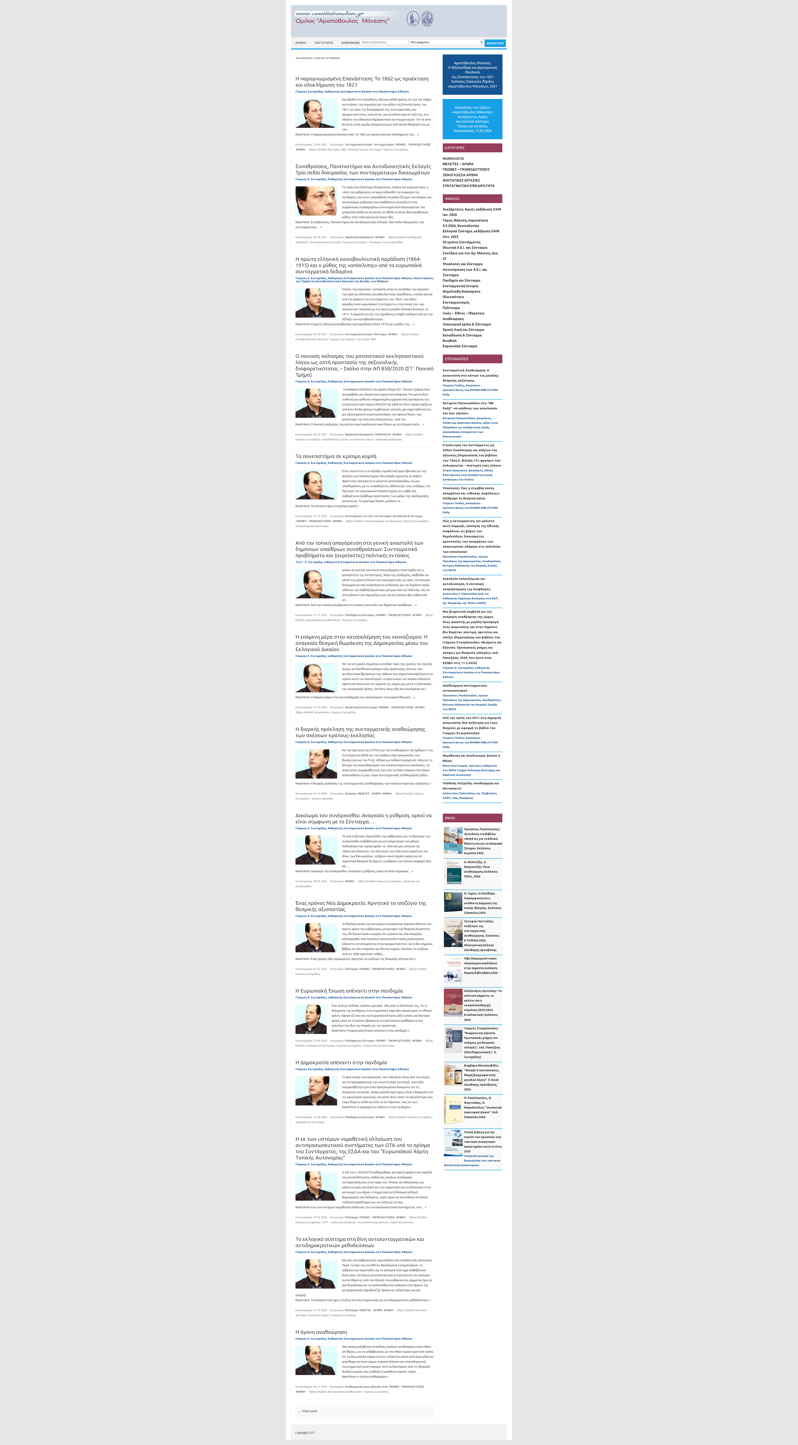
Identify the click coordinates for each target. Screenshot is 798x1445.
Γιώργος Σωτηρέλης (396, 149)
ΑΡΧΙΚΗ (300, 42)
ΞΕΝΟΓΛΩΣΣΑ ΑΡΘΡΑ (460, 175)
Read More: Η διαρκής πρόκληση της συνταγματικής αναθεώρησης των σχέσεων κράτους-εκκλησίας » (363, 783)
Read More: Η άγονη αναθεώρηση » (365, 1376)
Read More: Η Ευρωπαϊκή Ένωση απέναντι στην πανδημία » (370, 1030)
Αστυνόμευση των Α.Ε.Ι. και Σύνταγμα (368, 516)
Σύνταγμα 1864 (337, 149)
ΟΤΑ (325, 1222)
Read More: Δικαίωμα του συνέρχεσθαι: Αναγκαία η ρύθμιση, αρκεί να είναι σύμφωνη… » (354, 871)
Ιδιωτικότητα (453, 297)
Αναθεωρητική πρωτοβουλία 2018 (366, 1386)
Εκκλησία (350, 793)
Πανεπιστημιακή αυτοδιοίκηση (382, 521)
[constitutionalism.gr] (367, 30)
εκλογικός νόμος (319, 1315)
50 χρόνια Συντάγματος (462, 242)
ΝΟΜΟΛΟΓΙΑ (383, 434)
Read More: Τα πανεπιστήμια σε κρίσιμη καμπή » (327, 506)
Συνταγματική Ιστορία (358, 144)
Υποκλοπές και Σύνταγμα (463, 264)
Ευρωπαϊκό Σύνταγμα (460, 346)
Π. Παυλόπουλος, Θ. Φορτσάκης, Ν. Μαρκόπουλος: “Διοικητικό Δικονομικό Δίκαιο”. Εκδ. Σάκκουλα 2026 (483, 1107)
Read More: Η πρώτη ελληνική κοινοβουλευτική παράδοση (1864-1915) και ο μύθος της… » (355, 324)
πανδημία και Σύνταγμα (320, 1045)
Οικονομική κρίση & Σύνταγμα (467, 324)
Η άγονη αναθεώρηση (321, 1332)
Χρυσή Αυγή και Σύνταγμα (361, 707)
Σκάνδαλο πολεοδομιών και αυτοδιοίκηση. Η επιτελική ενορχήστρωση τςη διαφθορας (466, 584)
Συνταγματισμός (384, 144)
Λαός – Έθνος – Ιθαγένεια (463, 313)
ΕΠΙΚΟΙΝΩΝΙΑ (351, 42)
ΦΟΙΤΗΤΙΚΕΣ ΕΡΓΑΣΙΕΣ (461, 180)
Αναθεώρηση (453, 319)
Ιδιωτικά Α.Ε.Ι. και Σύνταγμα (465, 247)
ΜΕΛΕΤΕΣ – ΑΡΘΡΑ (458, 164)
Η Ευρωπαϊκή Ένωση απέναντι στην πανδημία (349, 991)
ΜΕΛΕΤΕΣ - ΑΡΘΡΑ (369, 793)
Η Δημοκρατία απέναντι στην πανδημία (341, 1062)
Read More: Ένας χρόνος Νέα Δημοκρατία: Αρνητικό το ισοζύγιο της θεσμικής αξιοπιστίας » (356, 959)
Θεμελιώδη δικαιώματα (359, 237)
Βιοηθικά (450, 340)
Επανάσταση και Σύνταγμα (365, 149)
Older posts (307, 1411)
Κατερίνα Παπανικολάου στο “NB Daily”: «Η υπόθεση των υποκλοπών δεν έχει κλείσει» (470, 408)
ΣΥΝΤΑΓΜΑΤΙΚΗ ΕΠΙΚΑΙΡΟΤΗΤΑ (469, 186)
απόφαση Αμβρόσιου (389, 439)
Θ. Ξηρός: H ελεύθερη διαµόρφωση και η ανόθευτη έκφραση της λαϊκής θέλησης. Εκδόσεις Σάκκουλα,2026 (482, 903)
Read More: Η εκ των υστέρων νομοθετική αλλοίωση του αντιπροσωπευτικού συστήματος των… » (361, 1207)
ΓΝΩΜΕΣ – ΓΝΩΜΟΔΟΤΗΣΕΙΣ (466, 169)
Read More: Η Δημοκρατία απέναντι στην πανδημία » (376, 1107)
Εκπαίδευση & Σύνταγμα (407, 516)
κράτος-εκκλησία (322, 798)
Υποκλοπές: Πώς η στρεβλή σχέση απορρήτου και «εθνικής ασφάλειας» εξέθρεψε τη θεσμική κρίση (471, 493)
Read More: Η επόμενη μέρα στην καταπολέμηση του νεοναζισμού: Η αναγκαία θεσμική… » (355, 697)
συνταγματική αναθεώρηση (345, 1391)
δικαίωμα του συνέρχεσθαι (386, 242)
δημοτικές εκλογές (402, 1222)
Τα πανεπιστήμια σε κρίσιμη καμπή (336, 456)
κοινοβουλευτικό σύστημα (312, 339)
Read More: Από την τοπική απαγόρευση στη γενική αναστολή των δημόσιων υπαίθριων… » (356, 605)
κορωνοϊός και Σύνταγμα (379, 1045)
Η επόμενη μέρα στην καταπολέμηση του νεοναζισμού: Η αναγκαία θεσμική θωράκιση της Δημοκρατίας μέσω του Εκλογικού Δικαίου (362, 643)
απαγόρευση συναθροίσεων (323, 619)
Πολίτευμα (380, 334)
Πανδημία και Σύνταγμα (359, 614)
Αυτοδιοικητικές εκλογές (325, 242)
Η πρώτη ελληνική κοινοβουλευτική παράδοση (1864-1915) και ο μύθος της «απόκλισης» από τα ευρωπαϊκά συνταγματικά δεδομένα (359, 265)
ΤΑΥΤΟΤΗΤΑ (323, 42)
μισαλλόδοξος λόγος (335, 439)
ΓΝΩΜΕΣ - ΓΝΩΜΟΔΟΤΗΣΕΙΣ (413, 144)
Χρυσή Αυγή (321, 712)
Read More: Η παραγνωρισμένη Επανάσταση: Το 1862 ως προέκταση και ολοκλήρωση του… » (357, 134)
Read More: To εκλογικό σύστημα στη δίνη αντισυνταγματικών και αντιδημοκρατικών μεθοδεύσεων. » (363, 1300)
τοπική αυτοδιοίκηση (343, 1222)
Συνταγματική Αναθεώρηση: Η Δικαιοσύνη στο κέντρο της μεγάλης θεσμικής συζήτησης (470, 375)
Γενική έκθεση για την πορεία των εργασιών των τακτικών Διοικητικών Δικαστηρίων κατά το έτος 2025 (483, 1142)
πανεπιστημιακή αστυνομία (312, 526)
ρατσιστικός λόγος (362, 439)
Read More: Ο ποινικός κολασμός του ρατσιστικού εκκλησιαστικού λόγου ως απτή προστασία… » (360, 424)
